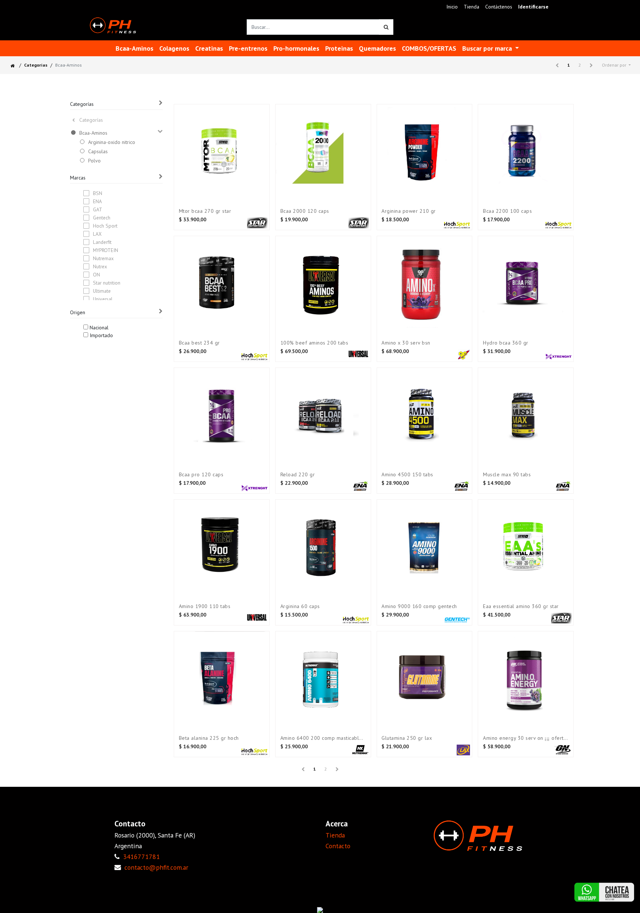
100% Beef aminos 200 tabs (314, 343)
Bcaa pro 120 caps (201, 474)
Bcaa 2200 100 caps (507, 211)
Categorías (35, 65)
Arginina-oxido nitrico (111, 142)
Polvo (94, 160)
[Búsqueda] (386, 27)
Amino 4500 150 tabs (407, 474)
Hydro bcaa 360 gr (506, 343)
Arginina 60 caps (300, 606)
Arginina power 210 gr (408, 211)
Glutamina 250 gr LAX (406, 738)
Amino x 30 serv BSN (405, 343)
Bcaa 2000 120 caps (304, 211)
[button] (616, 65)
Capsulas (98, 151)
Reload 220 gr (297, 474)
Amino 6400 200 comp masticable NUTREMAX (323, 738)
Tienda (335, 835)
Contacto (338, 846)
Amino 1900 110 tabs (205, 606)
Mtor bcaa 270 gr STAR (205, 211)
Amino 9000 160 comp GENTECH (419, 606)
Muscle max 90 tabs (507, 474)
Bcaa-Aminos (93, 133)
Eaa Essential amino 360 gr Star (521, 606)
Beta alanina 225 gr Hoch (209, 738)
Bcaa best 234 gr (199, 343)
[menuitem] (452, 7)
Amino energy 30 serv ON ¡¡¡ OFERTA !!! (526, 738)
